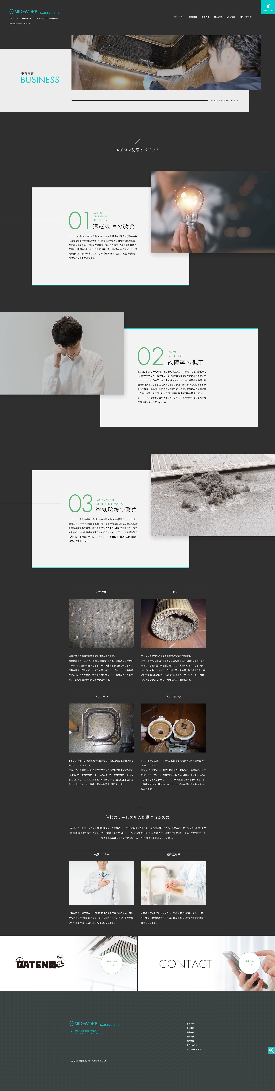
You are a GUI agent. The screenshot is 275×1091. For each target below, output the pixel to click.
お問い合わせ (246, 16)
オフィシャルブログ (194, 1049)
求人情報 (231, 16)
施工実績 (218, 16)
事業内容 (205, 16)
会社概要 (192, 16)
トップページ (178, 16)
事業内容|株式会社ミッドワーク (19, 23)
